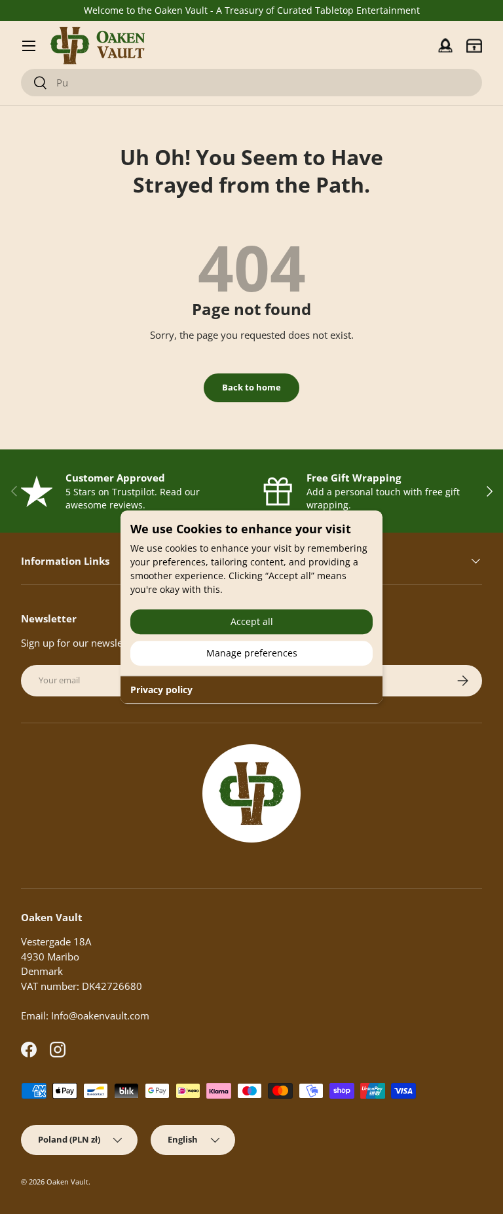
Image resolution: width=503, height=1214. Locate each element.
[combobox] (251, 82)
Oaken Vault (67, 1181)
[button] (474, 45)
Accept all (252, 621)
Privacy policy (161, 689)
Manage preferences (251, 653)
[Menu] (28, 45)
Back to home (251, 387)
